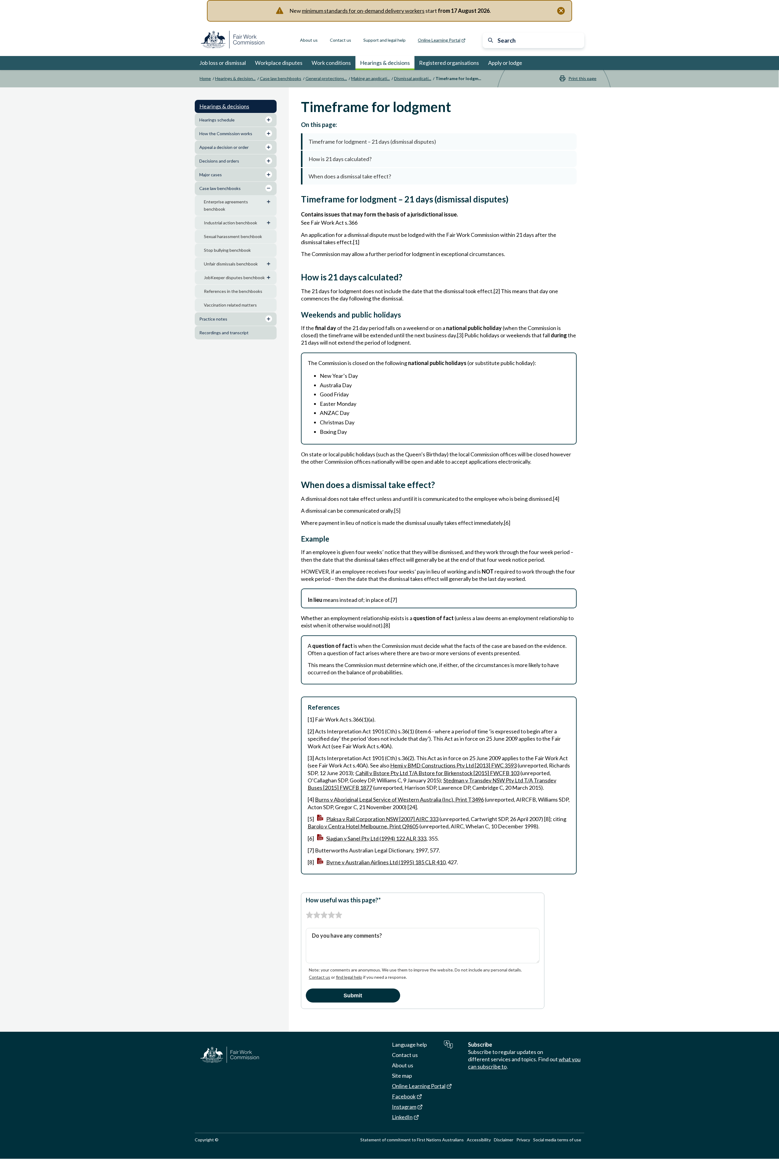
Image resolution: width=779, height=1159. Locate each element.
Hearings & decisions (385, 62)
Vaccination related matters (230, 304)
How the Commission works (225, 133)
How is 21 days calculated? (340, 159)
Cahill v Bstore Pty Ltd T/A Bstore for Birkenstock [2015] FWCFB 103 (437, 773)
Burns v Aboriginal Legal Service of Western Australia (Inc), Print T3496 (399, 799)
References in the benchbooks (233, 291)
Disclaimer (503, 1139)
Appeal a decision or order (224, 147)
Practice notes (213, 318)
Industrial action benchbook (230, 222)
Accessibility (479, 1139)
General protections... (326, 78)
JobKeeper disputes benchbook (234, 277)
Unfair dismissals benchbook (231, 263)
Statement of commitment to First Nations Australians (412, 1139)
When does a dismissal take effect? (350, 176)
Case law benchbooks (280, 78)
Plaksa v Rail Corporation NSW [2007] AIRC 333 (382, 819)
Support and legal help (384, 40)
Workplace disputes (278, 62)
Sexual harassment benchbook (233, 236)
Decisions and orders (219, 160)
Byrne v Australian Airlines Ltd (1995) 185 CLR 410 (385, 862)
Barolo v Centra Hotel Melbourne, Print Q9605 (363, 826)
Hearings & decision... (235, 78)
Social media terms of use (557, 1139)
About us (309, 40)
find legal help (349, 977)
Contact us (340, 40)
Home (205, 78)
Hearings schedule (217, 119)
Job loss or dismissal (222, 62)
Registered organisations (449, 62)
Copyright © (206, 1139)
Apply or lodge (505, 62)
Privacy (523, 1139)
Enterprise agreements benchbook (226, 205)
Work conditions (331, 62)
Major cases (210, 174)
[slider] (324, 915)
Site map (402, 1075)
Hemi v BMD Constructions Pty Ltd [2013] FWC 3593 (453, 765)
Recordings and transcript (224, 332)
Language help (409, 1044)
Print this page (582, 78)
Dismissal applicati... (412, 78)
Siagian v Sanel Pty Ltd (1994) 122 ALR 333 (376, 838)
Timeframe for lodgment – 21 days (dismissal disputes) (372, 141)
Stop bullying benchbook (227, 250)
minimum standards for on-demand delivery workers (363, 10)
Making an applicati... (370, 78)
